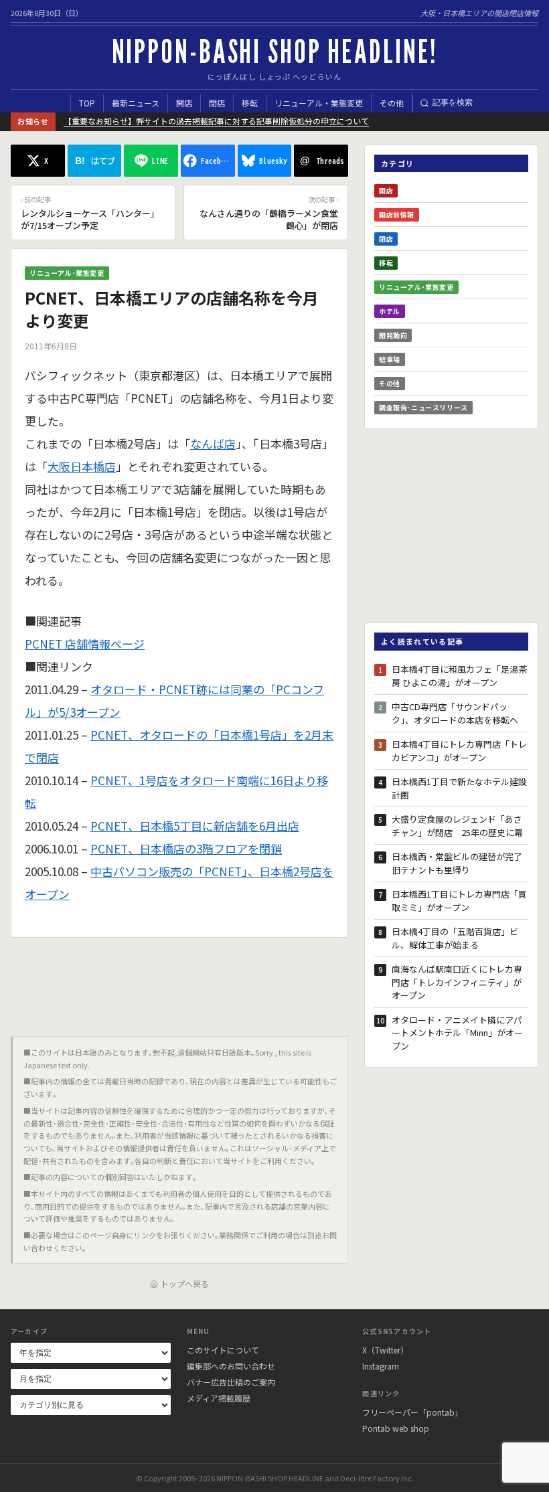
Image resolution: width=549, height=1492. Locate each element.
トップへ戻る (185, 1283)
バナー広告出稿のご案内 (231, 1382)
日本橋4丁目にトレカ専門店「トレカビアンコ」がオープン (459, 751)
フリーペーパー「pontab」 (412, 1412)
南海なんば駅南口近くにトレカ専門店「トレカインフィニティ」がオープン (457, 982)
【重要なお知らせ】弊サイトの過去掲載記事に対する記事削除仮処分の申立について (216, 121)
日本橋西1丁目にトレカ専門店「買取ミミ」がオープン (459, 901)
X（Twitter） (385, 1349)
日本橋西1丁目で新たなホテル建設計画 (459, 788)
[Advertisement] (179, 981)
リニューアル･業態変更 (66, 273)
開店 (184, 102)
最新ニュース (135, 102)
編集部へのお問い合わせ (231, 1366)
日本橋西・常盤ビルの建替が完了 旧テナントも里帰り (460, 863)
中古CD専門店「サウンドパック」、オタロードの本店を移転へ (455, 713)
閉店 (217, 102)
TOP (87, 102)
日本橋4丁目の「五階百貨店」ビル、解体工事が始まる (455, 938)
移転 (250, 102)
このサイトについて (223, 1349)
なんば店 (213, 443)
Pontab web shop (395, 1428)
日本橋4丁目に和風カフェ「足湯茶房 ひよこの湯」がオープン (459, 676)
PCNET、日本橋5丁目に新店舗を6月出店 (194, 825)
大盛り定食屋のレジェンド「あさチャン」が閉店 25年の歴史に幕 (457, 826)
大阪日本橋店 (82, 466)
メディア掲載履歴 (218, 1398)
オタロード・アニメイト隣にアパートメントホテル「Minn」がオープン (457, 1032)
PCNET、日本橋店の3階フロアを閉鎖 (186, 848)
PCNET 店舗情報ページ (85, 643)
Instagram (380, 1366)
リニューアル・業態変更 (318, 102)
